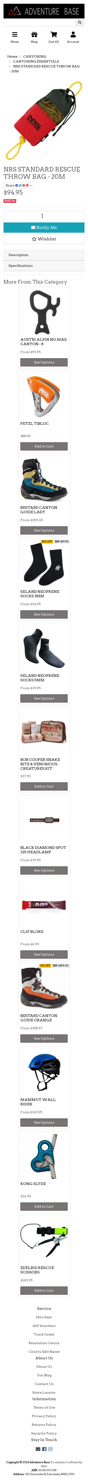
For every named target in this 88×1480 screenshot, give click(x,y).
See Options (44, 362)
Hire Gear (44, 1317)
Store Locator (44, 1392)
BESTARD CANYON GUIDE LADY (38, 509)
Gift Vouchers (44, 1326)
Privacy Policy (44, 1416)
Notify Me (46, 227)
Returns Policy (44, 1425)
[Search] (79, 22)
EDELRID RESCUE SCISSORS (37, 1270)
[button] (44, 39)
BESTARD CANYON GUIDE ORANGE (38, 1017)
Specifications (21, 265)
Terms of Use (44, 1407)
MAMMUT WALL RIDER (38, 1101)
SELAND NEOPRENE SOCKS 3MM (39, 593)
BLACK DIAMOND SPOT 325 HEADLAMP (43, 849)
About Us (44, 1366)
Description (18, 255)
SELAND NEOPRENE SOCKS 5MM (39, 677)
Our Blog (44, 1375)
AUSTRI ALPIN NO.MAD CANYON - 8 (43, 341)
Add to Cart (44, 446)
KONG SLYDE (33, 1183)
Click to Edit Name (44, 1351)
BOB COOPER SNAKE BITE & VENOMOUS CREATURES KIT (40, 764)
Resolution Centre (44, 1343)
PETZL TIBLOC (34, 423)
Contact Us (44, 1384)
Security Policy (44, 1433)
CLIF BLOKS (31, 931)
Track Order (44, 1334)
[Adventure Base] (44, 9)
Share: (10, 185)
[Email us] (38, 1449)
